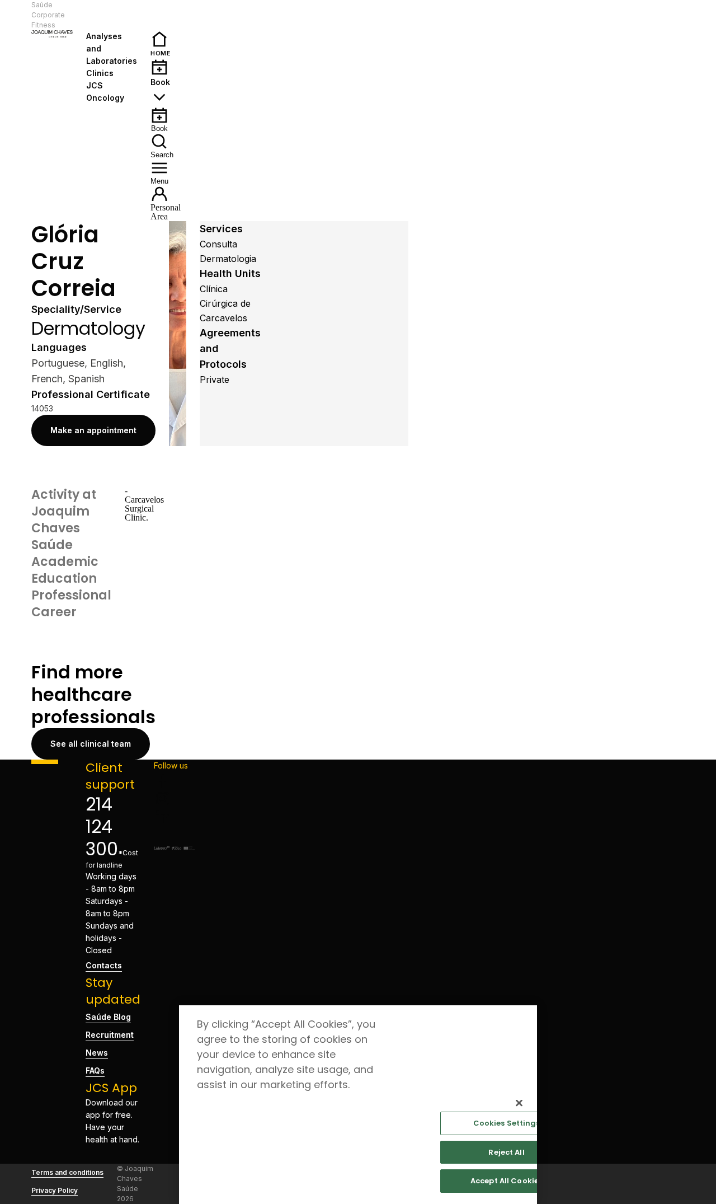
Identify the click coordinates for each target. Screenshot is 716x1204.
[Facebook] (174, 781)
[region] (358, 1104)
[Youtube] (174, 835)
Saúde (42, 5)
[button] (108, 15)
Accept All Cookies (506, 1180)
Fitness (43, 25)
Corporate (48, 15)
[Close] (519, 1102)
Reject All (506, 1152)
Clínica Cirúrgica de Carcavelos (225, 303)
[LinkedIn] (174, 817)
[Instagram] (174, 799)
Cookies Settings (506, 1123)
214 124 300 (102, 826)
